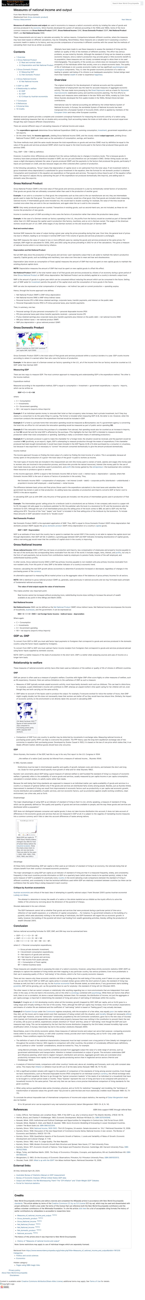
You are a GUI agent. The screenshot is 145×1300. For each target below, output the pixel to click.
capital (98, 526)
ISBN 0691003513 (112, 1157)
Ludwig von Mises (21, 895)
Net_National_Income (25, 1227)
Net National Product (62, 607)
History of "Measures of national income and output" (38, 1241)
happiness (98, 75)
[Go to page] (142, 3)
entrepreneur (98, 467)
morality (102, 1014)
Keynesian (125, 90)
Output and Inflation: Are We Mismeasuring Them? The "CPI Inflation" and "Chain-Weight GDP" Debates (57, 1181)
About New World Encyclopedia (14, 1273)
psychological (118, 67)
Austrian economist (61, 983)
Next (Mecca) (126, 19)
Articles (36, 3)
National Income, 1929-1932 (45, 1128)
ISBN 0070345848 (102, 1117)
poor (112, 1011)
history (54, 1215)
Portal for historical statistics (28, 1183)
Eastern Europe (31, 1011)
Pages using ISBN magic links (28, 1265)
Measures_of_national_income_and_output (34, 1215)
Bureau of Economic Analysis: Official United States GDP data (41, 1178)
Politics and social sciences (27, 1255)
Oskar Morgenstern (115, 1097)
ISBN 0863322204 (47, 1125)
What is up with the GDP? (44, 1160)
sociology (75, 993)
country (61, 878)
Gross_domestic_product (27, 1218)
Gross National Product (27, 275)
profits (118, 552)
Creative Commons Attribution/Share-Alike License (42, 1281)
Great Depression (98, 90)
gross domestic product (52, 526)
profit (68, 467)
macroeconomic (60, 93)
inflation (38, 1067)
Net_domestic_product (26, 1230)
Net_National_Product (26, 1224)
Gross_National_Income (26, 1221)
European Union (60, 112)
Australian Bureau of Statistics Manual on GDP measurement (40, 1175)
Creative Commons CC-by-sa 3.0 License (68, 1203)
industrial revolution (23, 846)
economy (37, 28)
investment (102, 130)
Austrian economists (22, 892)
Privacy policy (14, 1270)
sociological (59, 69)
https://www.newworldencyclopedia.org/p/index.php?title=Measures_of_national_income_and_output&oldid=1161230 (73, 1250)
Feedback (54, 3)
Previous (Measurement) (22, 19)
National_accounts (24, 1233)
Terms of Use (95, 1281)
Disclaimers (14, 1275)
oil (33, 1002)
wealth (72, 75)
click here (82, 1208)
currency (37, 571)
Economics (20, 1258)
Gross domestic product (37, 17)
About (44, 3)
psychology (96, 993)
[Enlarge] (46, 347)
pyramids (17, 986)
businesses (30, 610)
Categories (18, 1253)
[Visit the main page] (15, 3)
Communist (50, 1011)
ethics (128, 1014)
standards (19, 1203)
